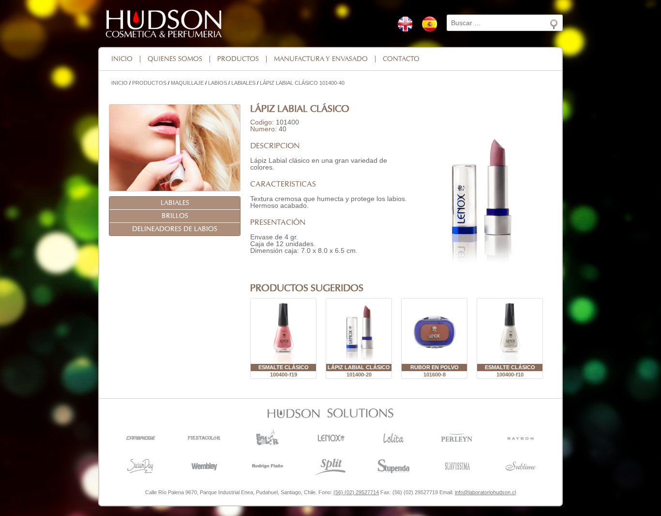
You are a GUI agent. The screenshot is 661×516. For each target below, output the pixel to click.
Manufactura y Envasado (321, 59)
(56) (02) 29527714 (356, 492)
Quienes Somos (175, 59)
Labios (217, 83)
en (404, 23)
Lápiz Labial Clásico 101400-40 (302, 83)
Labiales (243, 83)
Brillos (175, 216)
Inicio (122, 59)
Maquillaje (187, 83)
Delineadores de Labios (174, 229)
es (429, 23)
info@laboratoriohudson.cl (485, 492)
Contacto (401, 59)
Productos (238, 59)
